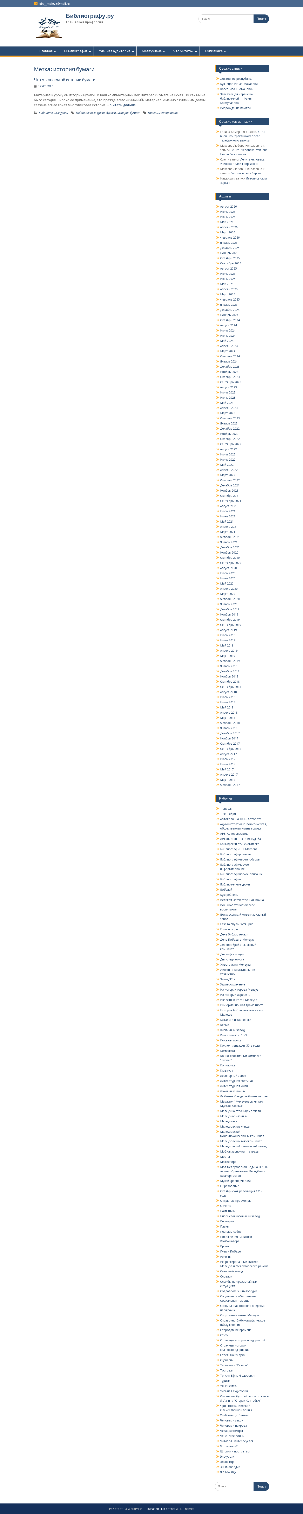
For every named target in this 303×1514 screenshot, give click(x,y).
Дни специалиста (232, 959)
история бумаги (128, 113)
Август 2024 (228, 325)
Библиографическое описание (241, 874)
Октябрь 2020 (230, 558)
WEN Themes (185, 1509)
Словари (226, 1276)
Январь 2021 (228, 542)
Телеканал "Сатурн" (234, 1365)
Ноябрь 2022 (229, 434)
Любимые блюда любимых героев (244, 1096)
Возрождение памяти (235, 108)
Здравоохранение (232, 984)
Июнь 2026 (227, 217)
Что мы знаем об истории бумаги (64, 79)
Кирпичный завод (232, 1030)
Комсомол (227, 1051)
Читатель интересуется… (238, 1441)
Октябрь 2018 (230, 681)
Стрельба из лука (232, 1355)
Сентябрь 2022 (230, 444)
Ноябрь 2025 (229, 253)
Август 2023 (228, 387)
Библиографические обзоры (240, 859)
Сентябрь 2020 (230, 563)
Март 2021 (227, 532)
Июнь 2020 (227, 578)
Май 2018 (227, 707)
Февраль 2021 (230, 537)
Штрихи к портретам (235, 1451)
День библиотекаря (234, 934)
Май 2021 (227, 521)
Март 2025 (227, 294)
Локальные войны (232, 1091)
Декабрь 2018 (230, 671)
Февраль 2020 (230, 599)
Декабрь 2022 (230, 428)
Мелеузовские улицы (235, 1126)
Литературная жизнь (234, 1086)
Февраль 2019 (230, 661)
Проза (224, 1246)
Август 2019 (228, 630)
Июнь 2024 (227, 336)
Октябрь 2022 (230, 439)
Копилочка (214, 51)
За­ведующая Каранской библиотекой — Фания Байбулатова (237, 98)
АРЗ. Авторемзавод (234, 833)
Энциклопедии (230, 1467)
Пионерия (227, 1221)
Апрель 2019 (229, 650)
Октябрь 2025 (230, 258)
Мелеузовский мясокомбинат (241, 1141)
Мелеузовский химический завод (243, 1146)
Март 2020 (227, 594)
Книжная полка (231, 1040)
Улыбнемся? (228, 1386)
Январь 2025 (228, 305)
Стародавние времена (235, 1330)
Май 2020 (227, 583)
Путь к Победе (230, 1251)
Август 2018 (228, 692)
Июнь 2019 (227, 640)
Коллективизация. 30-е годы (240, 1045)
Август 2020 (228, 568)
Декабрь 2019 (230, 609)
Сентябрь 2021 (230, 501)
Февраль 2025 (230, 299)
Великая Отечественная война (242, 900)
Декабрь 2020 (230, 547)
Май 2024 (227, 341)
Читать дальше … (124, 105)
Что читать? (183, 51)
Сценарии (227, 1360)
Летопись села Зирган (245, 173)
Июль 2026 (227, 212)
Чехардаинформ (231, 1431)
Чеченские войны (232, 1436)
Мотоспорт (228, 1162)
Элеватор (227, 1462)
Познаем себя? (230, 1232)
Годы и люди (229, 929)
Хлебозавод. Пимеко (234, 1415)
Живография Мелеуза (235, 964)
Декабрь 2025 (230, 248)
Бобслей (226, 889)
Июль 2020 (227, 573)
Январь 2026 (228, 243)
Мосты (225, 1157)
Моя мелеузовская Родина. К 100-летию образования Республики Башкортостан (244, 1171)
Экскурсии (227, 1456)
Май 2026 (227, 222)
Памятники (228, 1211)
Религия (225, 1256)
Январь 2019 (228, 666)
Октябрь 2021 (230, 496)
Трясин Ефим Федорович (237, 1375)
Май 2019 (227, 645)
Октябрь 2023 (230, 377)
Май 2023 (227, 403)
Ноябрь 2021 (229, 490)
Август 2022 (228, 449)
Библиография (75, 51)
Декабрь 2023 (230, 366)
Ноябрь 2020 (229, 552)
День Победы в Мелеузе (237, 939)
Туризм (225, 1381)
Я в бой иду (228, 1472)
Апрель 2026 (229, 227)
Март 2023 (227, 413)
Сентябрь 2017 (230, 749)
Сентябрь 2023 (230, 382)
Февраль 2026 (230, 237)
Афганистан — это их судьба (240, 839)
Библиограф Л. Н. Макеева (238, 849)
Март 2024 (227, 351)
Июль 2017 (227, 759)
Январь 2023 (228, 423)
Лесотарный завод (233, 1076)
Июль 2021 (227, 511)
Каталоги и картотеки (235, 1020)
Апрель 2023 (229, 408)
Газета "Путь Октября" (236, 924)
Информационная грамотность (242, 1005)
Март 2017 (227, 780)
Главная (46, 51)
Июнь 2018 (227, 702)
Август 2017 (228, 754)
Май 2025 (227, 284)
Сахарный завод (231, 1271)
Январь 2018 (228, 728)
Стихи (224, 1335)
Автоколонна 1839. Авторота (241, 819)
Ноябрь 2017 (229, 738)
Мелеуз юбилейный (234, 1116)
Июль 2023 (227, 392)
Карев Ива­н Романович (236, 89)
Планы (224, 1226)
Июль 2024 (227, 330)
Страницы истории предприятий (242, 1340)
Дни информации (232, 954)
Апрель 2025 (229, 289)
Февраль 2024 (230, 356)
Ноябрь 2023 (229, 372)
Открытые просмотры (235, 1201)
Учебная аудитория (114, 51)
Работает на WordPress (125, 1509)
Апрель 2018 (229, 712)
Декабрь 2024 (230, 310)
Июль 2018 (227, 697)
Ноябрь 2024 (229, 315)
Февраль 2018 (230, 723)
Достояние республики (236, 79)
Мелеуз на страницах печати (240, 1111)
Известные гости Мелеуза (238, 1000)
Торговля (227, 1370)
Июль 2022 (227, 454)
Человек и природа (233, 1425)
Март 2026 (227, 232)
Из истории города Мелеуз (239, 989)
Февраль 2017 (230, 785)
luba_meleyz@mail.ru (54, 4)
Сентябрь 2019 (230, 625)
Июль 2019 (227, 635)
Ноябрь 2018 (229, 676)
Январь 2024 (228, 361)
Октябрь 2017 (230, 743)
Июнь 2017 (227, 764)
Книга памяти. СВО (233, 1035)
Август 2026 (228, 206)
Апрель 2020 (229, 589)
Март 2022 (227, 475)
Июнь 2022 (227, 459)
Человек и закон (231, 1420)
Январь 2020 (228, 604)
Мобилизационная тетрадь (239, 1151)
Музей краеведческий (235, 1181)
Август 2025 (228, 268)
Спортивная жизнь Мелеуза (240, 1315)
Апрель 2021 (229, 527)
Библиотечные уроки (53, 113)
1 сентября (228, 814)
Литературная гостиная (237, 1081)
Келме (224, 1025)
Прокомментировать (163, 113)
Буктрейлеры (229, 895)
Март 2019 (227, 656)
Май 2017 (227, 769)
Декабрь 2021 (230, 485)
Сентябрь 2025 (230, 263)
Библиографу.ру (90, 15)
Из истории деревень (235, 995)
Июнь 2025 (227, 279)
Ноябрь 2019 (229, 614)
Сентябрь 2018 (230, 687)
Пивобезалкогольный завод (240, 1216)
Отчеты (225, 1206)
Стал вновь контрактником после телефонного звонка (242, 136)
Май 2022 (227, 465)
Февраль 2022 (230, 480)
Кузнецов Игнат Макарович (239, 84)
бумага (111, 113)
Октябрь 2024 (230, 320)
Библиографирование (235, 854)
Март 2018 (227, 718)
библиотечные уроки (90, 113)
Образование (229, 1186)
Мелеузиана (152, 51)
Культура (226, 1070)
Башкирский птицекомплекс (239, 844)
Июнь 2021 (227, 516)
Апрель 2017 (229, 774)
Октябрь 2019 (230, 620)
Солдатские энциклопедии (238, 1291)
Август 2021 (228, 506)
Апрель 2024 (229, 346)
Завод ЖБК (227, 979)
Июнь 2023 (227, 397)
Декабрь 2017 (230, 733)
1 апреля (226, 808)
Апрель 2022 (229, 470)
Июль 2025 (227, 274)
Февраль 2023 (230, 418)
